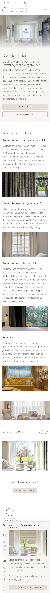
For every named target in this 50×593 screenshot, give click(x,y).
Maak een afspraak (25, 490)
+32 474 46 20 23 (10, 2)
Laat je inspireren (25, 107)
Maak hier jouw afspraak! (28, 587)
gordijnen (21, 269)
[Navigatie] (45, 10)
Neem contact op (25, 114)
